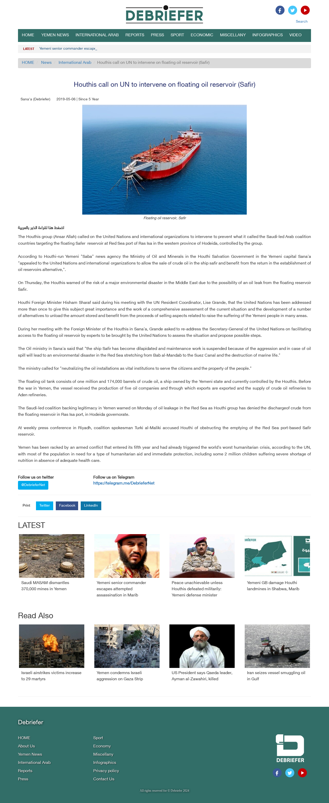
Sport (177, 35)
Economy (102, 746)
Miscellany (233, 35)
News (46, 62)
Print (26, 506)
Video (295, 35)
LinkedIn (91, 506)
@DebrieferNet (33, 485)
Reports (134, 35)
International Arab (97, 35)
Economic (202, 35)
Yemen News (55, 35)
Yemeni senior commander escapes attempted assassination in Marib (96, 49)
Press (157, 35)
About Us (26, 746)
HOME (28, 35)
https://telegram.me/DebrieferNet (123, 483)
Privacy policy (106, 771)
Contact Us (103, 779)
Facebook (67, 506)
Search (302, 22)
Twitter (44, 506)
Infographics (267, 35)
